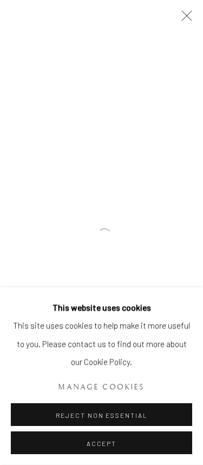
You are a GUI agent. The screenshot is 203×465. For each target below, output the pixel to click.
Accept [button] (101, 443)
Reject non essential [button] (102, 415)
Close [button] (184, 19)
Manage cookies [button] (101, 386)
